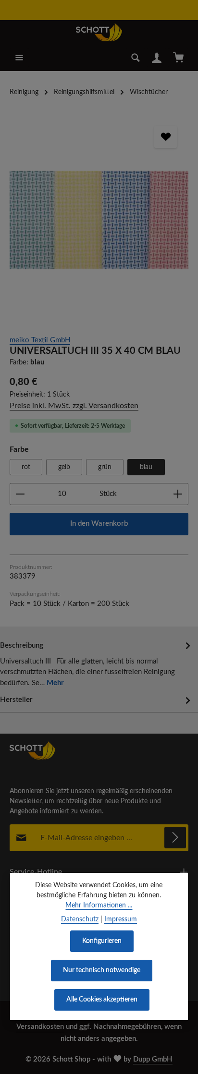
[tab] (96, 663)
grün (104, 467)
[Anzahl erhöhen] (178, 494)
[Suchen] (135, 57)
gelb (64, 467)
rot (26, 467)
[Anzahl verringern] (20, 494)
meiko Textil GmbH (40, 340)
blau (146, 467)
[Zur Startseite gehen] (99, 32)
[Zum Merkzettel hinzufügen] (165, 137)
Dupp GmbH (153, 1059)
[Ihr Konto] (156, 57)
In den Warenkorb (99, 523)
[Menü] (19, 57)
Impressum (120, 919)
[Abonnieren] (175, 837)
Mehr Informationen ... (98, 905)
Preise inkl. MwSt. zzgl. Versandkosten (74, 406)
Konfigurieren (102, 941)
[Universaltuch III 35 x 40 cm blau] (99, 220)
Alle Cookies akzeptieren (101, 999)
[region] (99, 220)
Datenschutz (80, 919)
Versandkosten (40, 1026)
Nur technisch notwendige (101, 970)
